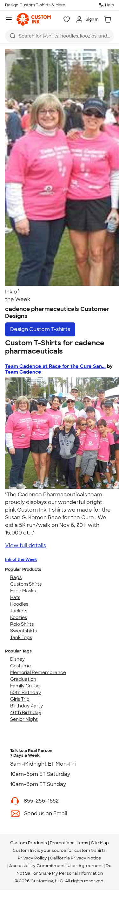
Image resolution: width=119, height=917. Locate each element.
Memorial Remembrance (38, 672)
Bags (16, 577)
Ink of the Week (21, 559)
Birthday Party (26, 706)
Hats (15, 597)
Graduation (23, 679)
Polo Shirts (22, 624)
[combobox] (59, 36)
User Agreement (85, 865)
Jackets (18, 611)
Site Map (100, 842)
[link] (34, 19)
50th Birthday (25, 692)
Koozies (18, 617)
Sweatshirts (23, 631)
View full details (25, 545)
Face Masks (23, 591)
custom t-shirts (90, 850)
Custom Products (28, 842)
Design (40, 329)
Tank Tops (21, 637)
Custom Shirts (26, 584)
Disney (17, 659)
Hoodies (19, 604)
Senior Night (24, 719)
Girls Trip (20, 699)
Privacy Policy (32, 858)
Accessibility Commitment (37, 865)
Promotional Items (69, 842)
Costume (20, 666)
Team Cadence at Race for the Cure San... (55, 366)
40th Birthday (25, 712)
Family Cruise (25, 686)
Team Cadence (23, 372)
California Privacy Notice (75, 858)
